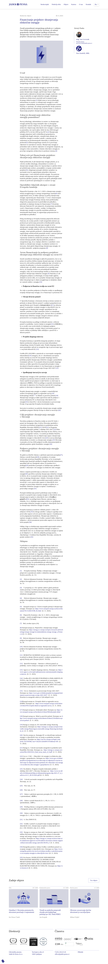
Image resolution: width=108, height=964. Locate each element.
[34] (30, 522)
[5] (27, 170)
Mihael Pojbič (74, 917)
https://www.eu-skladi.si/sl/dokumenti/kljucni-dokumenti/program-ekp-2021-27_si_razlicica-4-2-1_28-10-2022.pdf (41, 773)
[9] (49, 273)
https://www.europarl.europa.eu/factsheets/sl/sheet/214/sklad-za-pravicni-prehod (41, 718)
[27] (61, 455)
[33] (31, 512)
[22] (47, 427)
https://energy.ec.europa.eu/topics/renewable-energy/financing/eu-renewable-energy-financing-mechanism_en (41, 729)
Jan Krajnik (43, 917)
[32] (27, 499)
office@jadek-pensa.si (62, 954)
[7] (51, 204)
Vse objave (93, 880)
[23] (54, 429)
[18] (56, 395)
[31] (35, 488)
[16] (53, 393)
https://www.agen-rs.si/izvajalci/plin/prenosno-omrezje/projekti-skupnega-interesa (41, 672)
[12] (52, 324)
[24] (46, 438)
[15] (57, 368)
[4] (56, 151)
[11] (52, 305)
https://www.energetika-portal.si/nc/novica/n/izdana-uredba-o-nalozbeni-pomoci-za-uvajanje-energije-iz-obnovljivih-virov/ (41, 851)
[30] (26, 474)
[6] (56, 193)
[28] (38, 457)
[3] (27, 142)
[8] (47, 248)
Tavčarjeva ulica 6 (38, 952)
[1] (37, 100)
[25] (53, 440)
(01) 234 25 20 (61, 952)
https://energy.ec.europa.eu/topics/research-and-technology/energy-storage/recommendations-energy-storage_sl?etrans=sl (41, 632)
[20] (59, 410)
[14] (30, 355)
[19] (26, 402)
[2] (48, 132)
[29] (27, 465)
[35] (31, 537)
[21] (40, 427)
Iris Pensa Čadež (14, 917)
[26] (50, 444)
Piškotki (80, 952)
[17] (21, 710)
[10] (40, 282)
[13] (37, 349)
